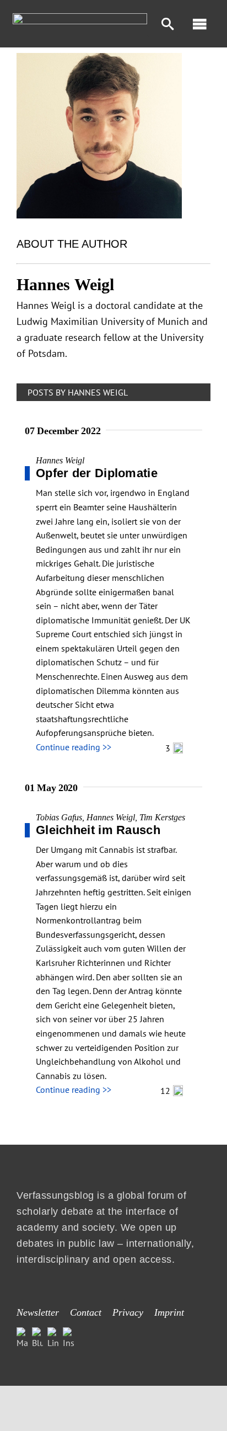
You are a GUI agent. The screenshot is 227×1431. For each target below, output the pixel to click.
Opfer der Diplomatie (97, 473)
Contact (85, 1312)
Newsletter (38, 1312)
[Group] (80, 17)
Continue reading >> (73, 746)
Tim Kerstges (162, 817)
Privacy (127, 1312)
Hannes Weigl (60, 460)
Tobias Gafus (59, 817)
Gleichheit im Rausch (98, 830)
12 (166, 1090)
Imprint (169, 1312)
